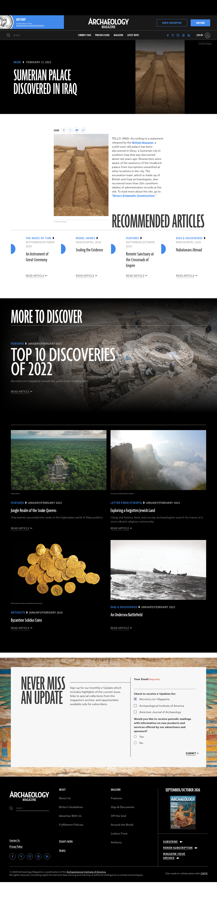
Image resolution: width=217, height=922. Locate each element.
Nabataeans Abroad (189, 250)
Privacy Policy (16, 847)
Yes (141, 737)
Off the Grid (118, 816)
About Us (65, 798)
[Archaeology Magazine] (29, 801)
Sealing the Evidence (89, 250)
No (141, 743)
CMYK (204, 873)
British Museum (142, 143)
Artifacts (116, 842)
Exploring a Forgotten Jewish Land (133, 511)
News (17, 62)
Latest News (133, 35)
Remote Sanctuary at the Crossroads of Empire (140, 260)
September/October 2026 (182, 790)
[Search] (8, 35)
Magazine (154, 699)
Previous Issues (102, 35)
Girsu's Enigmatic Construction (134, 196)
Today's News (66, 842)
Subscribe (200, 23)
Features (116, 798)
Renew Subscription (171, 23)
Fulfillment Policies (71, 825)
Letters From (119, 834)
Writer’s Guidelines (71, 807)
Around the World (122, 825)
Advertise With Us (70, 816)
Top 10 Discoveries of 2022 (63, 362)
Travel (62, 851)
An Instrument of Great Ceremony (37, 257)
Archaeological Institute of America (161, 706)
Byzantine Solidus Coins (26, 620)
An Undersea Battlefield (126, 615)
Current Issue (84, 35)
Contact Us (14, 841)
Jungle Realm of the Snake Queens (33, 511)
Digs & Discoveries (122, 807)
